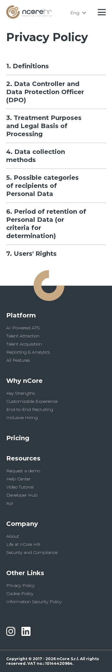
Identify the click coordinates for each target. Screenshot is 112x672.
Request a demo (23, 471)
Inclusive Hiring (22, 417)
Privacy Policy (20, 585)
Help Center (18, 479)
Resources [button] (23, 458)
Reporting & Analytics (28, 352)
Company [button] (22, 523)
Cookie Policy (19, 593)
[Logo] (29, 17)
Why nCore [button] (24, 380)
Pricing (17, 438)
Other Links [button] (25, 573)
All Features (18, 360)
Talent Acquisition (24, 344)
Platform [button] (21, 315)
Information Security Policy (34, 601)
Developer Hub (21, 495)
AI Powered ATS (23, 328)
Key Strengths (20, 393)
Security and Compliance (32, 552)
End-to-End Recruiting (29, 409)
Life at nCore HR (23, 544)
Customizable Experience (32, 401)
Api (9, 503)
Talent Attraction (23, 336)
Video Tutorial (20, 487)
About (12, 536)
